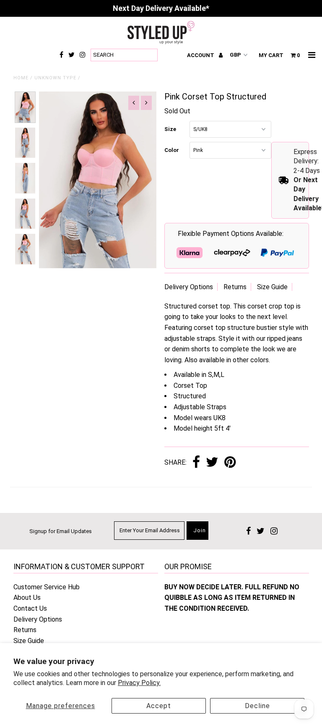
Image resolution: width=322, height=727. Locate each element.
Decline (257, 706)
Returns (235, 287)
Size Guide (272, 287)
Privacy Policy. (139, 683)
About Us (27, 597)
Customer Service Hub (46, 587)
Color (171, 150)
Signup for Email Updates (60, 531)
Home (21, 78)
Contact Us (30, 608)
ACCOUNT (201, 55)
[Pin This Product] (230, 462)
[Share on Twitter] (212, 462)
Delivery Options (188, 287)
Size (170, 129)
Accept (158, 706)
